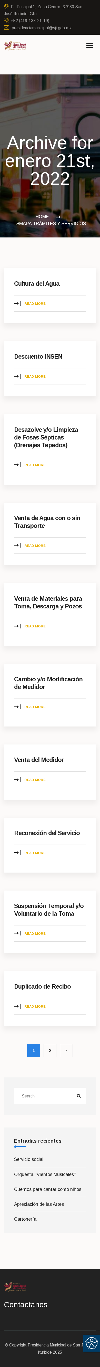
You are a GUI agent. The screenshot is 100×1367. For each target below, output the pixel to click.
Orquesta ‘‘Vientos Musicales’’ (45, 1174)
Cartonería (25, 1219)
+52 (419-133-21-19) (30, 20)
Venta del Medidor (39, 759)
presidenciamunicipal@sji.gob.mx (41, 28)
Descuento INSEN (38, 356)
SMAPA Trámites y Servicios (51, 223)
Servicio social (28, 1159)
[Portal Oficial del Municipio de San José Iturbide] (15, 45)
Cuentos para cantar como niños (47, 1189)
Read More (35, 303)
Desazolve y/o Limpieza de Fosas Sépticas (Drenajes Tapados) (46, 437)
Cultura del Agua (36, 283)
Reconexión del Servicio (47, 832)
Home (44, 216)
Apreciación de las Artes (39, 1204)
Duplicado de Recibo (42, 986)
